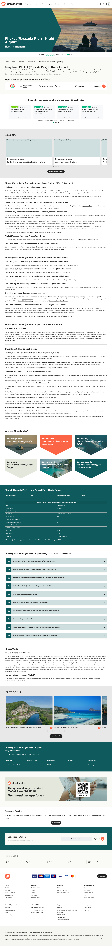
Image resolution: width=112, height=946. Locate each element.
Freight (33, 892)
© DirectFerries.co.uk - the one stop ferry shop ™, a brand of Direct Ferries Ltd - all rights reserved (28, 932)
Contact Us (87, 890)
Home (7, 62)
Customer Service (88, 892)
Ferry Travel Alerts (89, 897)
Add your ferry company (37, 907)
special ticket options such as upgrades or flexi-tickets (47, 362)
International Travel (92, 338)
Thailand (21, 62)
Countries (67, 4)
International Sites (10, 910)
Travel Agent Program (37, 912)
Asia (13, 62)
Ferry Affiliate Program (37, 910)
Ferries (33, 890)
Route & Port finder (10, 892)
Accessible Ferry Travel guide (58, 301)
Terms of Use (61, 917)
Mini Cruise (34, 895)
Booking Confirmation (63, 892)
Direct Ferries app (41, 383)
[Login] (103, 4)
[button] (56, 561)
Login (58, 887)
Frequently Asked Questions (57, 368)
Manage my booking (62, 890)
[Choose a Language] (109, 4)
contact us (98, 935)
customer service (27, 299)
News (6, 912)
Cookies (59, 907)
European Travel (10, 340)
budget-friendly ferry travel (29, 232)
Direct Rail (86, 910)
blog (62, 249)
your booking (23, 375)
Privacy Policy (61, 914)
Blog (72, 4)
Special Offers (59, 4)
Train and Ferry (35, 897)
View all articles (56, 736)
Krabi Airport (31, 62)
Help (85, 895)
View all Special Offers (56, 171)
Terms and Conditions (63, 919)
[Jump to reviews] (56, 55)
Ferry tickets (8, 897)
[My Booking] (100, 4)
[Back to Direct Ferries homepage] (11, 4)
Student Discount (9, 915)
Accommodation (35, 887)
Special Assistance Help (25, 301)
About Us (7, 907)
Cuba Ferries (87, 907)
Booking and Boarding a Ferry (35, 368)
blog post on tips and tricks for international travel (45, 338)
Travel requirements (11, 332)
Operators (51, 4)
